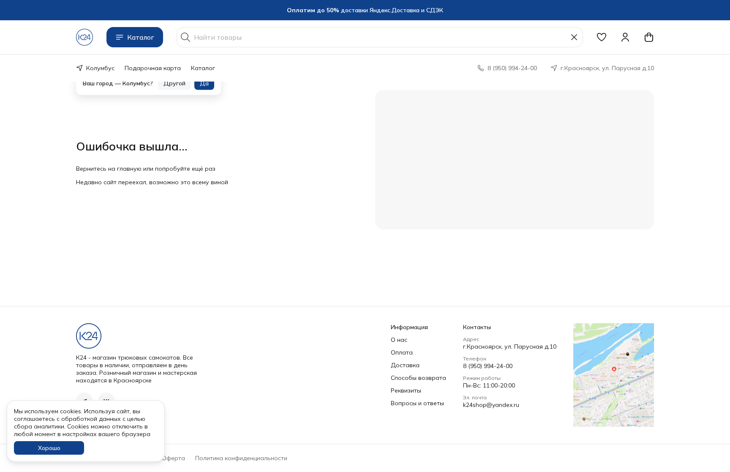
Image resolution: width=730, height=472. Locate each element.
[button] (602, 37)
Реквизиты (406, 390)
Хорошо (49, 448)
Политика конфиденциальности (241, 458)
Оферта (173, 458)
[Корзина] (649, 37)
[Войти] (625, 37)
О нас (399, 340)
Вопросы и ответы (417, 403)
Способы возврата (418, 378)
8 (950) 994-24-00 (487, 366)
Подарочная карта (153, 68)
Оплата (402, 352)
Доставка (405, 365)
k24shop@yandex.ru (491, 405)
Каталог (140, 37)
